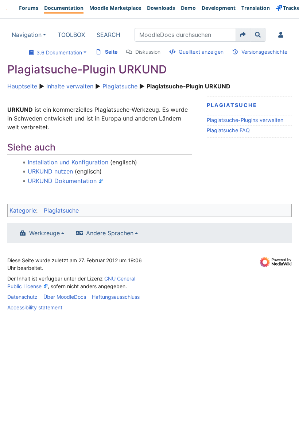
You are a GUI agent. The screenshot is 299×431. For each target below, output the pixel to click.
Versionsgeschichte (264, 52)
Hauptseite (22, 86)
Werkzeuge (44, 233)
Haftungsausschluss (116, 297)
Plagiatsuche (119, 86)
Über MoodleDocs (64, 297)
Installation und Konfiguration (68, 162)
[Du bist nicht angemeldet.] (282, 34)
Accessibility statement (34, 307)
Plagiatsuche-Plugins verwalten (245, 120)
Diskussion (147, 52)
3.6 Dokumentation (58, 52)
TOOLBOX (71, 34)
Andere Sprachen (109, 233)
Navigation (27, 34)
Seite (111, 52)
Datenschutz (22, 297)
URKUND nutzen (50, 171)
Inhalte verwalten (69, 86)
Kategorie (22, 210)
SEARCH (108, 34)
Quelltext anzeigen (201, 52)
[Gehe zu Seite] (243, 35)
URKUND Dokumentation (62, 180)
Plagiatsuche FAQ (228, 130)
